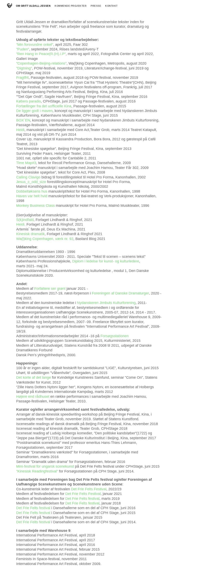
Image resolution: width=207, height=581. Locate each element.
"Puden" (22, 49)
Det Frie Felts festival (82, 499)
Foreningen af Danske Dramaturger (120, 293)
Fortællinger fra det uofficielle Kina (43, 106)
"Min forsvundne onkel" (34, 45)
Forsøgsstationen (114, 336)
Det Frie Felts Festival (88, 489)
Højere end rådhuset (32, 396)
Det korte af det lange (33, 377)
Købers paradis (28, 101)
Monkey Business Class (35, 206)
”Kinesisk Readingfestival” (37, 471)
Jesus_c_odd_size (31, 182)
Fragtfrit (22, 78)
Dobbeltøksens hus (31, 191)
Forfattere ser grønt (49, 289)
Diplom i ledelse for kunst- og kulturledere (105, 261)
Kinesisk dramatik (30, 234)
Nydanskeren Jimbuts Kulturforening (106, 303)
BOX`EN (23, 120)
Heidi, (20, 224)
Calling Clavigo (28, 177)
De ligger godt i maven (34, 111)
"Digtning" (24, 68)
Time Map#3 (26, 163)
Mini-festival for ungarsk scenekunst (45, 466)
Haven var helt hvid (31, 196)
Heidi (20, 130)
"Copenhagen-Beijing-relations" (41, 63)
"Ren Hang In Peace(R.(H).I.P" (41, 54)
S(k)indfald (25, 220)
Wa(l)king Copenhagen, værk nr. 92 (44, 239)
